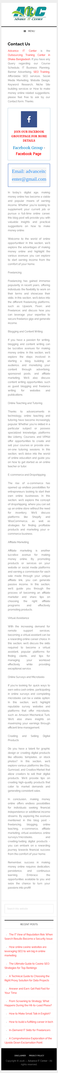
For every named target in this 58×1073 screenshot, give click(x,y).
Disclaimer (20, 1056)
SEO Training (41, 71)
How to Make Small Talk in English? (30, 1013)
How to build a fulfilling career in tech (31, 1021)
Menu (31, 31)
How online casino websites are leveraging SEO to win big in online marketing (25, 951)
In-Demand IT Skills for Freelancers (29, 1030)
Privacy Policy (36, 1056)
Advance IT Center (29, 13)
